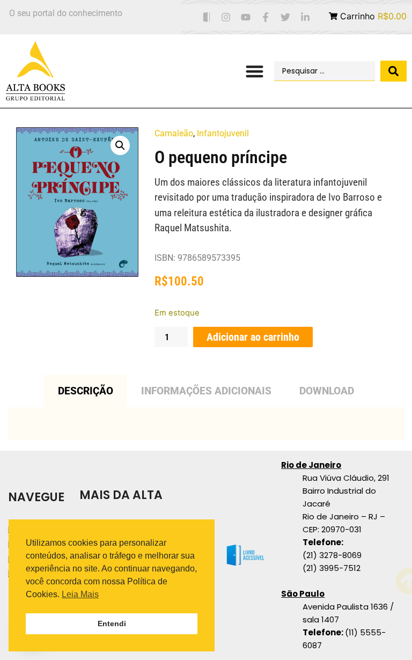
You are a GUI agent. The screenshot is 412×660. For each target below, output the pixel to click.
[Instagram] (226, 17)
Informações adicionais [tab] (206, 391)
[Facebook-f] (266, 17)
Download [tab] (326, 391)
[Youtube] (246, 17)
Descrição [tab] (85, 391)
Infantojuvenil (223, 133)
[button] (254, 71)
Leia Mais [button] (80, 594)
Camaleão (173, 133)
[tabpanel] (206, 423)
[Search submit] (393, 71)
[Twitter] (285, 17)
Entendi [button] (112, 623)
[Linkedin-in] (305, 17)
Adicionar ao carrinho (253, 337)
